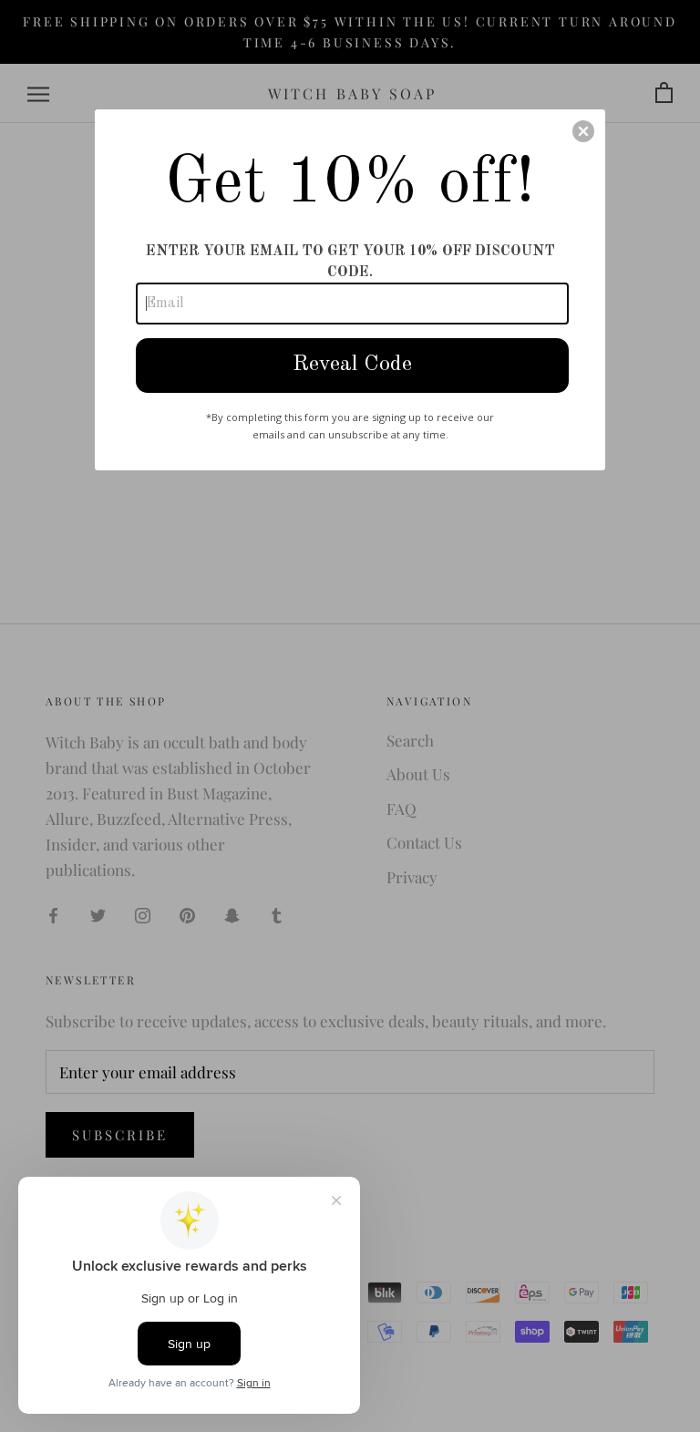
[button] (583, 131)
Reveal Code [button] (352, 365)
